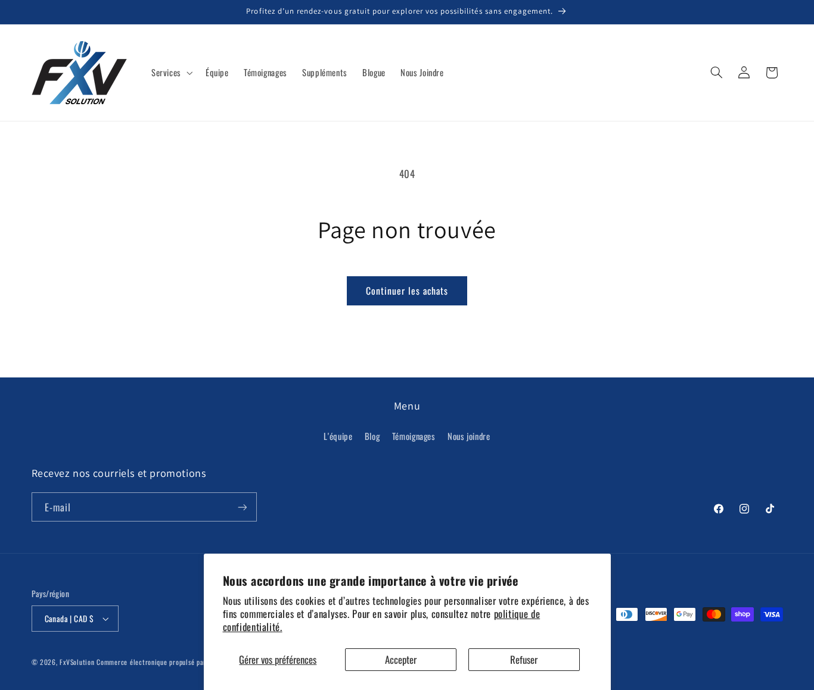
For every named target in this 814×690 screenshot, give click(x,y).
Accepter (401, 659)
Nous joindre (469, 435)
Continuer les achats (407, 290)
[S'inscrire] (242, 507)
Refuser (524, 659)
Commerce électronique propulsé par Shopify (163, 662)
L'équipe (338, 435)
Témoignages (414, 435)
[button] (171, 73)
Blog (372, 435)
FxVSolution (77, 662)
